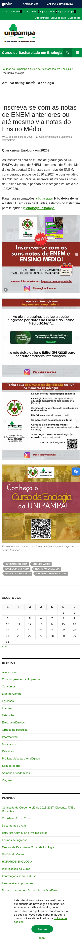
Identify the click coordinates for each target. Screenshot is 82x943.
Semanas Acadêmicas (16, 772)
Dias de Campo (11, 693)
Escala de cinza (58, 18)
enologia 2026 (41, 564)
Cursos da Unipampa (15, 68)
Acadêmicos (9, 672)
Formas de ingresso (14, 840)
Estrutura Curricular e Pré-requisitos (24, 832)
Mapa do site (74, 18)
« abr (5, 646)
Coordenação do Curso (16, 818)
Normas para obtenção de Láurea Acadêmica (30, 890)
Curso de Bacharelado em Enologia (32, 53)
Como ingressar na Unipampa (55, 136)
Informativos (8, 140)
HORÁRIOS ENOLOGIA (17, 861)
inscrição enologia (47, 569)
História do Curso (13, 854)
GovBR (7, 4)
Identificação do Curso (16, 868)
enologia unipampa (17, 569)
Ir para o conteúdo (12, 11)
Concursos (9, 686)
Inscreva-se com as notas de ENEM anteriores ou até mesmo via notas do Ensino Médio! (39, 118)
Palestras (8, 751)
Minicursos (9, 744)
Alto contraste (42, 18)
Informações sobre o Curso (19, 876)
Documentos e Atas (14, 825)
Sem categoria (11, 765)
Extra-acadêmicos (13, 722)
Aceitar (42, 929)
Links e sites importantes (17, 883)
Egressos (8, 700)
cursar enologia (16, 564)
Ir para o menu (31, 11)
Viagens (7, 780)
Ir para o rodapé (67, 11)
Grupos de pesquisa (14, 729)
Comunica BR (30, 4)
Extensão (8, 715)
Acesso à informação (60, 4)
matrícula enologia (18, 573)
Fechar (41, 937)
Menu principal (77, 52)
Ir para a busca (48, 11)
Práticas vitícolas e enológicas (21, 758)
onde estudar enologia (51, 573)
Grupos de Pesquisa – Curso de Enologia (28, 847)
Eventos (7, 708)
